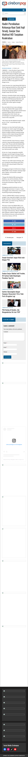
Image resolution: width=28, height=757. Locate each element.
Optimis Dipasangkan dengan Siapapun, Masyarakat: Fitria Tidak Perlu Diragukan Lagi (12, 293)
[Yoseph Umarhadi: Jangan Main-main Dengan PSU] (14, 253)
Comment (6, 331)
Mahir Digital (22, 755)
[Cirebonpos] (14, 3)
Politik (11, 255)
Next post (19, 237)
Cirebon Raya (5, 255)
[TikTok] (11, 749)
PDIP (3, 44)
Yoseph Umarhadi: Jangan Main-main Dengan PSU (13, 258)
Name (5, 343)
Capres (9, 42)
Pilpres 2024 (8, 44)
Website (5, 352)
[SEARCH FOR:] (14, 13)
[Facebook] (5, 749)
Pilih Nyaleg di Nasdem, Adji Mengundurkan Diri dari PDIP (11, 311)
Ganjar (13, 42)
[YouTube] (15, 749)
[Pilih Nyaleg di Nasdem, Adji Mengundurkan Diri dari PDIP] (14, 305)
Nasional (11, 271)
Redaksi (9, 68)
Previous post (10, 237)
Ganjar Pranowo (19, 42)
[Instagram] (8, 749)
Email (5, 347)
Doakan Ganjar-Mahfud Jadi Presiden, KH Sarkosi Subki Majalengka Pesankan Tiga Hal (13, 275)
